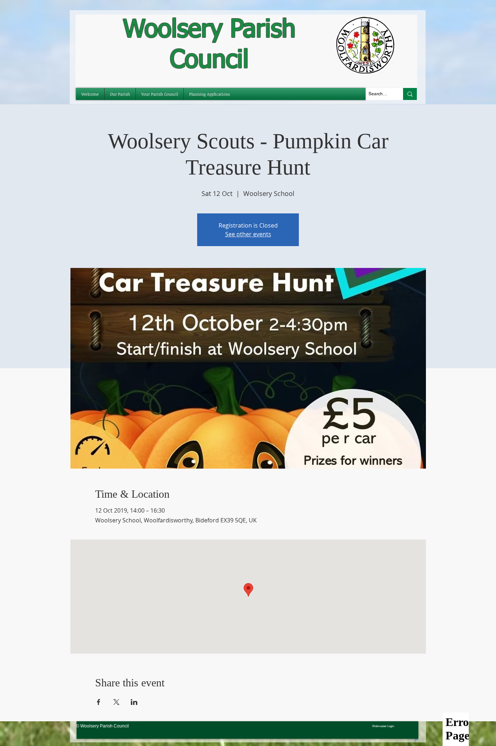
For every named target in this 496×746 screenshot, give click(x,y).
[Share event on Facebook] (98, 702)
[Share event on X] (116, 702)
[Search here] (410, 94)
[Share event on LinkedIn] (134, 702)
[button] (160, 94)
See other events (248, 234)
